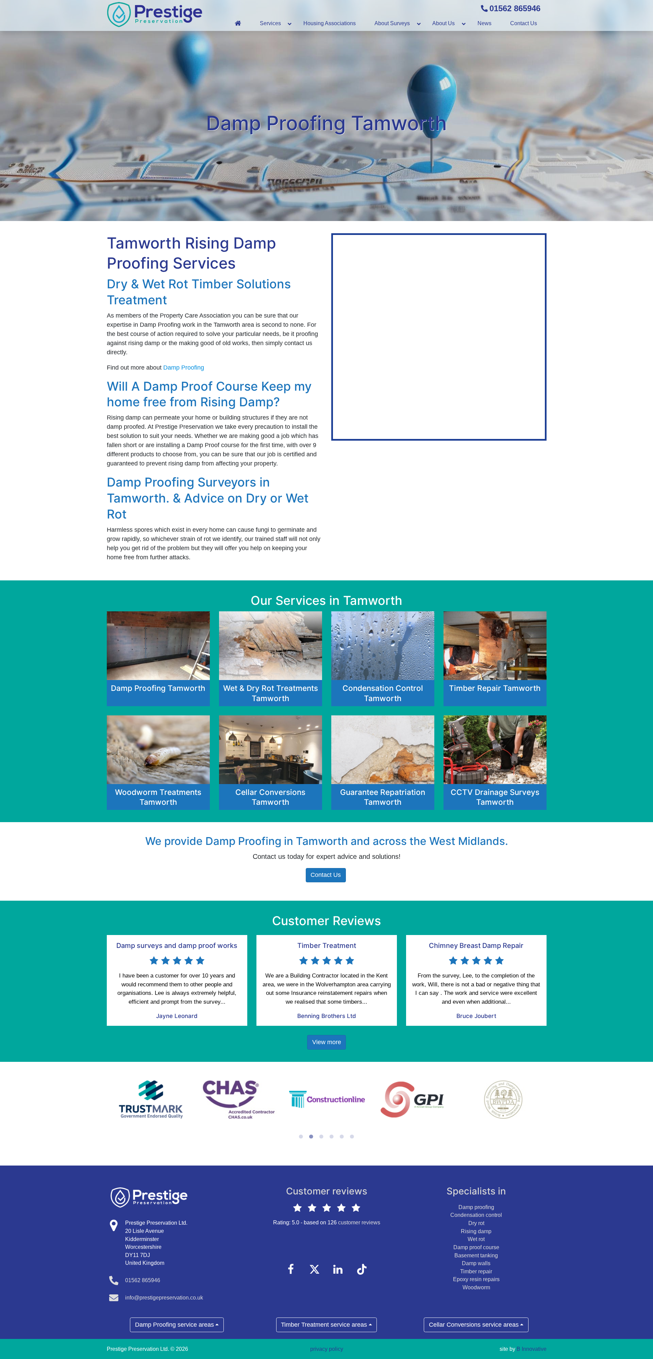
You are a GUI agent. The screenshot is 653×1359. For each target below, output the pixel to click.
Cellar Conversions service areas (474, 1324)
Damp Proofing (184, 367)
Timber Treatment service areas (324, 1324)
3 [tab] (321, 1136)
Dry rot (476, 1223)
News (484, 23)
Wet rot (476, 1239)
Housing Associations (329, 23)
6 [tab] (352, 1136)
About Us (443, 23)
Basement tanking (476, 1255)
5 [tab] (341, 1136)
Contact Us (523, 23)
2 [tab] (311, 1136)
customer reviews (359, 1222)
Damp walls (476, 1263)
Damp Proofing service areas (174, 1324)
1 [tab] (301, 1136)
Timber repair (476, 1271)
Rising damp (476, 1231)
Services (270, 23)
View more (326, 1042)
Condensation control (476, 1215)
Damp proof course (476, 1247)
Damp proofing (476, 1207)
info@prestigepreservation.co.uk (164, 1298)
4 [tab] (331, 1136)
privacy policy (326, 1349)
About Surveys (392, 23)
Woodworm (476, 1287)
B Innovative (532, 1349)
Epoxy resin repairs (476, 1279)
